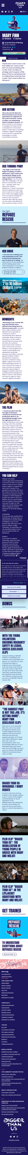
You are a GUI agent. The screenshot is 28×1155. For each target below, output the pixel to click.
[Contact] (12, 12)
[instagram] (14, 47)
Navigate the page (13, 58)
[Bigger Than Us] (20, 5)
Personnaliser (13, 591)
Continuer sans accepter (14, 595)
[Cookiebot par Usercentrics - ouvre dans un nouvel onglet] (20, 558)
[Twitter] (6, 12)
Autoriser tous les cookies (14, 587)
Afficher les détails (18, 582)
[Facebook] (2, 12)
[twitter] (12, 47)
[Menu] (2, 5)
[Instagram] (9, 12)
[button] (23, 11)
